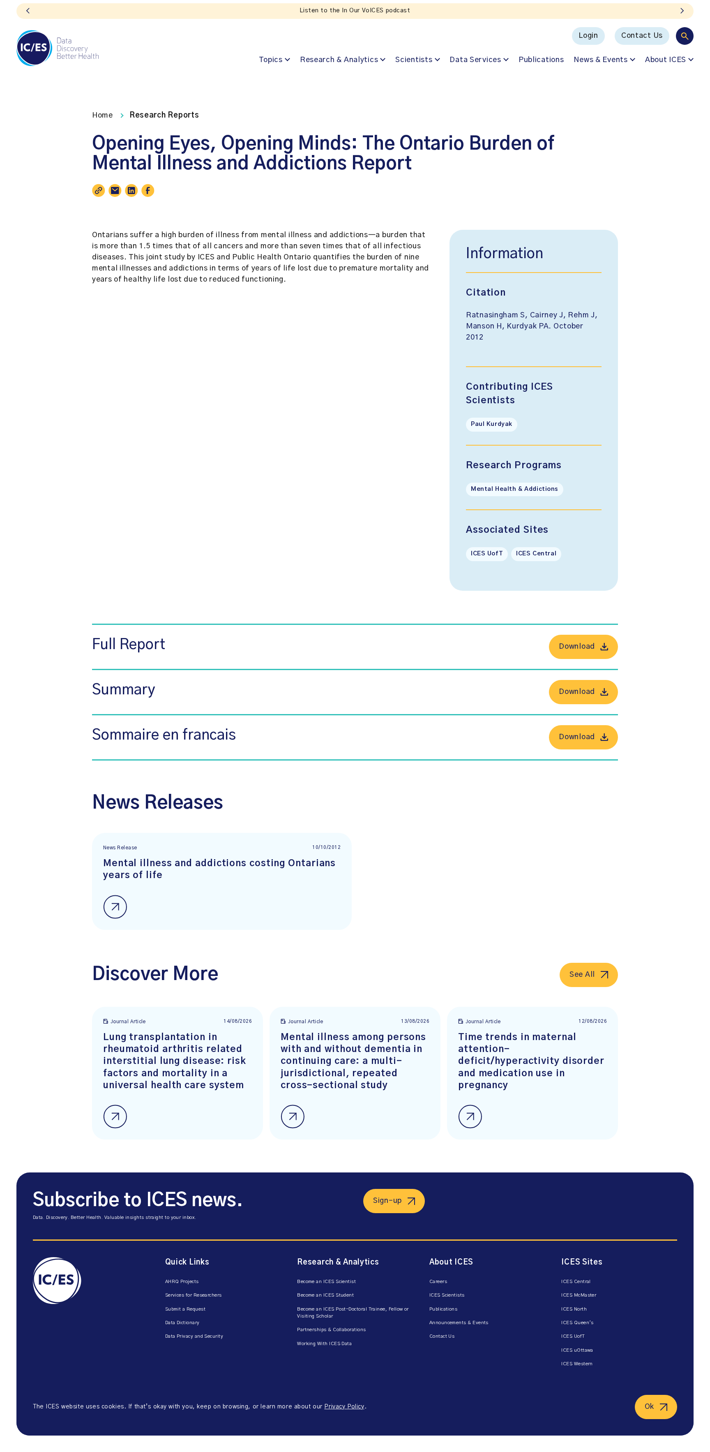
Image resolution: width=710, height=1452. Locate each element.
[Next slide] (682, 11)
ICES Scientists (447, 1295)
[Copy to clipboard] (98, 190)
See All (582, 974)
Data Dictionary (182, 1322)
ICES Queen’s (577, 1322)
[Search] (685, 36)
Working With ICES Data (324, 1343)
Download (577, 646)
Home (102, 115)
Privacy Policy (344, 1407)
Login (588, 35)
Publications (541, 60)
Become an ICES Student (325, 1295)
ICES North (574, 1309)
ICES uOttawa (577, 1350)
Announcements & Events (459, 1322)
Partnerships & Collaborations (331, 1329)
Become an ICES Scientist (326, 1281)
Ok (649, 1406)
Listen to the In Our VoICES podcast (355, 11)
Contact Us (642, 35)
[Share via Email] (115, 190)
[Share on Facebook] (147, 190)
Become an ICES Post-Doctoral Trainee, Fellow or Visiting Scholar (353, 1312)
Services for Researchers (193, 1295)
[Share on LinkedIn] (131, 190)
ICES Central (536, 554)
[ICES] (57, 48)
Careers (438, 1281)
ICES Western (577, 1364)
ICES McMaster (578, 1295)
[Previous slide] (28, 11)
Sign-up (387, 1201)
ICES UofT (487, 554)
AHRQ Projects (182, 1281)
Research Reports (164, 115)
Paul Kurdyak (491, 424)
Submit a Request (185, 1309)
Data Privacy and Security (194, 1336)
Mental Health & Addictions (514, 489)
